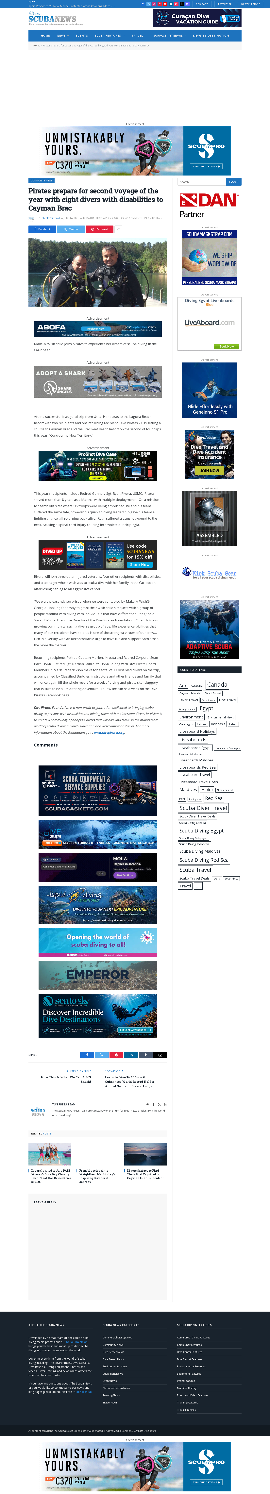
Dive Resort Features (189, 1359)
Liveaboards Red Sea (197, 767)
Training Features (187, 1402)
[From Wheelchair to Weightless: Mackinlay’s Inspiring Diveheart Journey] (97, 1154)
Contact (202, 4)
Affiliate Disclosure (145, 1431)
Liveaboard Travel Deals (198, 782)
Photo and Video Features (192, 1395)
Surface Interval (168, 35)
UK (198, 886)
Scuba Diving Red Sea (204, 859)
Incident (202, 724)
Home (45, 35)
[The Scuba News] (58, 19)
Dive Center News (113, 1352)
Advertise (225, 4)
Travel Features (186, 1409)
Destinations (251, 4)
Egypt (206, 708)
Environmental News (220, 717)
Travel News (110, 1402)
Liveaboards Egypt (195, 747)
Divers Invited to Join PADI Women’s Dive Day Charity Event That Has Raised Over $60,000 (51, 1176)
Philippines (195, 799)
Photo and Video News (116, 1388)
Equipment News (113, 1373)
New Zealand (225, 790)
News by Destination (211, 35)
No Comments (133, 218)
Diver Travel (188, 700)
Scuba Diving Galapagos (193, 838)
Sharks (217, 878)
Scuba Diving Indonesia (194, 844)
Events (82, 35)
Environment (191, 717)
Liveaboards (192, 739)
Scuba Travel (195, 869)
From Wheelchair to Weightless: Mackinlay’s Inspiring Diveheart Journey (97, 1176)
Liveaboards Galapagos (227, 748)
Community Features (189, 1345)
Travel (137, 35)
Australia (197, 685)
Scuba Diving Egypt (202, 830)
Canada (217, 684)
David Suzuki (213, 693)
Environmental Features (191, 1366)
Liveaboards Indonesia (190, 754)
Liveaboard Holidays (197, 731)
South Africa (231, 878)
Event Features (186, 1381)
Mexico (207, 789)
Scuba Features (108, 35)
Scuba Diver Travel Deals (197, 816)
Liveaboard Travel (194, 774)
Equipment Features (189, 1373)
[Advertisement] (135, 84)
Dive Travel (227, 699)
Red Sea (214, 798)
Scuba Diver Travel (203, 808)
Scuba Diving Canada (192, 823)
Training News (111, 1395)
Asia (182, 685)
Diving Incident (187, 709)
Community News (41, 180)
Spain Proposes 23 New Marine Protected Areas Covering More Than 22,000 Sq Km (72, 6)
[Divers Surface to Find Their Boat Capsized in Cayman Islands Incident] (145, 1154)
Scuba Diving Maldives (200, 851)
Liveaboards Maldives (196, 760)
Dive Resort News (113, 1359)
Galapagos (186, 724)
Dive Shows (208, 700)
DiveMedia (114, 1431)
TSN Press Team (50, 218)
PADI (182, 799)
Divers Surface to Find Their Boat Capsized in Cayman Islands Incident (145, 1174)
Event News (110, 1381)
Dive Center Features (189, 1352)
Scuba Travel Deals (194, 878)
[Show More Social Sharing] (118, 229)
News (61, 35)
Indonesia (218, 724)
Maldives (188, 789)
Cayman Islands (190, 693)
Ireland (233, 724)
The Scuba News (63, 1431)
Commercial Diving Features (193, 1337)
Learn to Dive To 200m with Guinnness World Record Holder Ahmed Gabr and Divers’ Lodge (129, 1081)
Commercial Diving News (117, 1337)
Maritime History (187, 1388)
